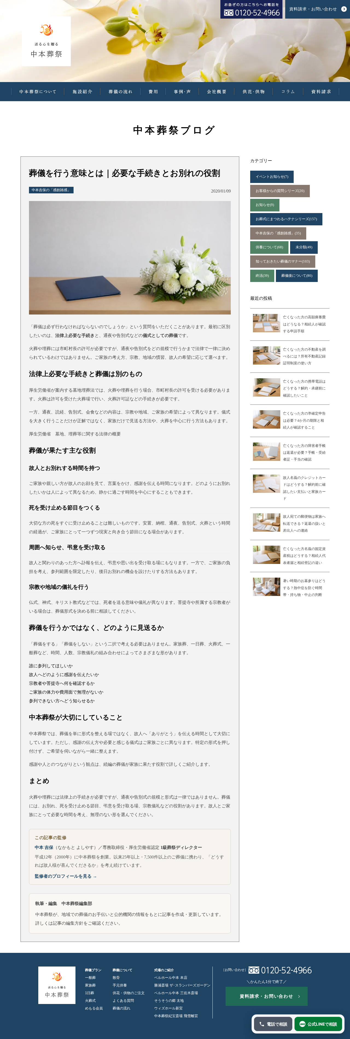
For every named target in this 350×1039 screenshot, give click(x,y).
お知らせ (265, 205)
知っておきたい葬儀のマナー (283, 261)
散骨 (116, 978)
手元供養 (120, 985)
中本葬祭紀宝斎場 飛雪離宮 (176, 1016)
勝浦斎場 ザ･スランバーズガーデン (182, 985)
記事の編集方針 (68, 923)
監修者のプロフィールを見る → (66, 876)
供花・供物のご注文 (129, 993)
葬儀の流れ (121, 1008)
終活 (262, 276)
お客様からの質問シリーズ (280, 191)
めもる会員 (94, 1008)
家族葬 (90, 985)
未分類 (304, 247)
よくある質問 (123, 1001)
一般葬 (90, 978)
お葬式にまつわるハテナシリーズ (286, 219)
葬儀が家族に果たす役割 (140, 764)
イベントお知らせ (272, 177)
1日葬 (89, 993)
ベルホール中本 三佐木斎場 (176, 993)
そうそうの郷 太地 (169, 1001)
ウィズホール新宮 (168, 1008)
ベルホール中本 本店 (170, 978)
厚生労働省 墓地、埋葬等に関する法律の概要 (75, 434)
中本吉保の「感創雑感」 (51, 190)
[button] (37, 91)
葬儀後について (296, 276)
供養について (269, 247)
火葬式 (90, 1001)
